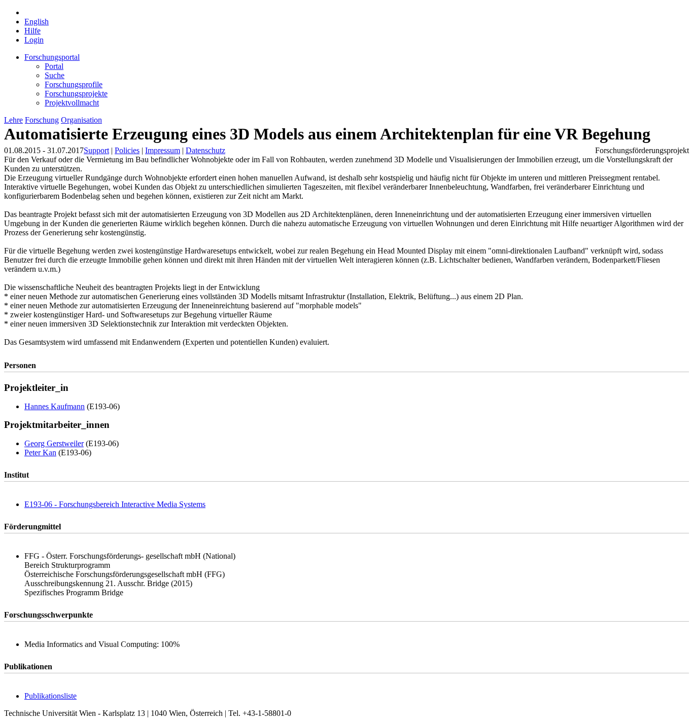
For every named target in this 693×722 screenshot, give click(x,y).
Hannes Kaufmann (54, 406)
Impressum (162, 150)
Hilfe (32, 30)
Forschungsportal (52, 57)
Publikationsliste (50, 696)
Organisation (81, 120)
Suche (54, 75)
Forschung (42, 120)
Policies (127, 150)
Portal (54, 66)
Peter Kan (40, 452)
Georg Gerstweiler (54, 443)
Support (96, 150)
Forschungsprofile (73, 84)
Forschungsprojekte (76, 93)
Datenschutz (205, 150)
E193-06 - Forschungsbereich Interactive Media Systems (114, 504)
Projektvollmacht (72, 102)
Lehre (13, 120)
